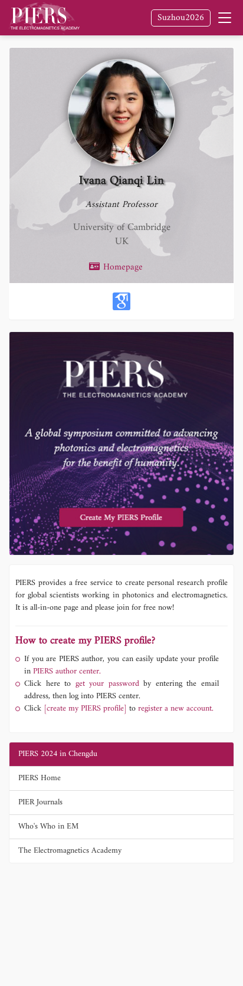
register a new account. (176, 708)
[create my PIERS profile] (85, 708)
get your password (105, 683)
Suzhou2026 (180, 18)
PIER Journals (40, 802)
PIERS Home (39, 778)
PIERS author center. (67, 671)
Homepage (121, 267)
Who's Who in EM (48, 826)
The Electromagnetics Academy (69, 850)
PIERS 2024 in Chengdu (57, 754)
